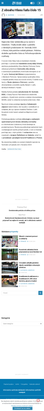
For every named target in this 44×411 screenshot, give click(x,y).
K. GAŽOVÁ (10, 15)
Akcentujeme (7, 237)
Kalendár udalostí (34, 384)
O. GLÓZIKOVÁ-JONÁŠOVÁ (26, 270)
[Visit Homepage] (16, 3)
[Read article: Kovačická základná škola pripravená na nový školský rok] (10, 254)
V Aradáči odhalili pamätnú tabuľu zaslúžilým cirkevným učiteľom (29, 265)
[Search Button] (40, 293)
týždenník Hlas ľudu (14, 149)
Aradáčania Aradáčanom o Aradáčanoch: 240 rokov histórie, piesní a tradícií (29, 278)
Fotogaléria (24, 384)
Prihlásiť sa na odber (22, 408)
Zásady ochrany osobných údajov (22, 406)
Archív (17, 384)
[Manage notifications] (38, 400)
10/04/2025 (21, 15)
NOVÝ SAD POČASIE (22, 305)
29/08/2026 (23, 272)
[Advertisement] (22, 176)
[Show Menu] (2, 3)
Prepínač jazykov (9, 384)
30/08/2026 (31, 241)
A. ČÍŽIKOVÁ (22, 241)
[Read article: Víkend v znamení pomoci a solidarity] (10, 241)
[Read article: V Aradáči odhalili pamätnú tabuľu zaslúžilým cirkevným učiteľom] (10, 267)
